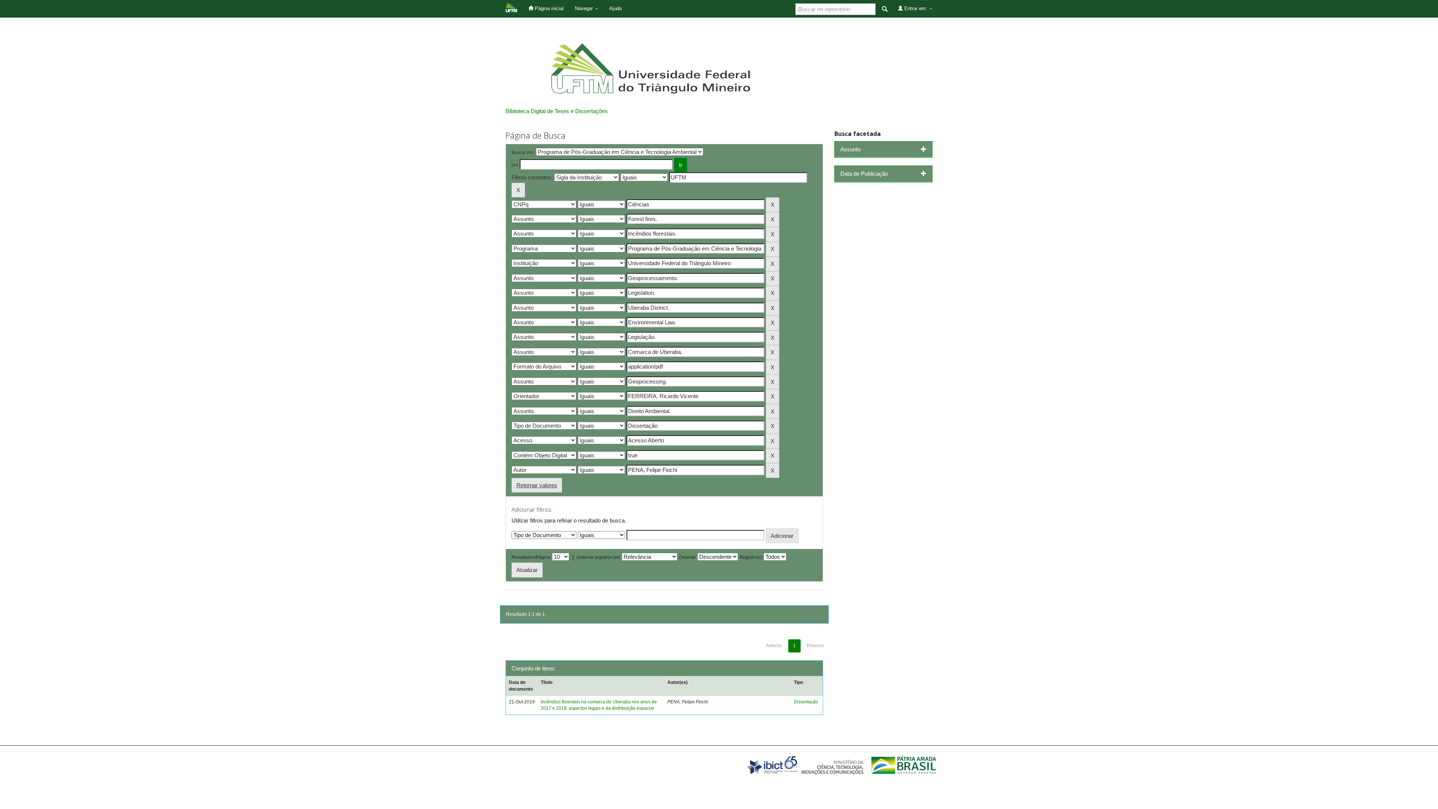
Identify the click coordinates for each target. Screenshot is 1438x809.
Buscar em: (523, 152)
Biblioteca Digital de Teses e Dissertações (557, 111)
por (515, 164)
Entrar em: (916, 8)
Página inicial (548, 8)
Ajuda (615, 8)
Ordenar (687, 557)
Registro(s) (751, 557)
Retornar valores (536, 485)
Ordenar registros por (598, 557)
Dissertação (806, 702)
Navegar (584, 8)
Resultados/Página (531, 557)
